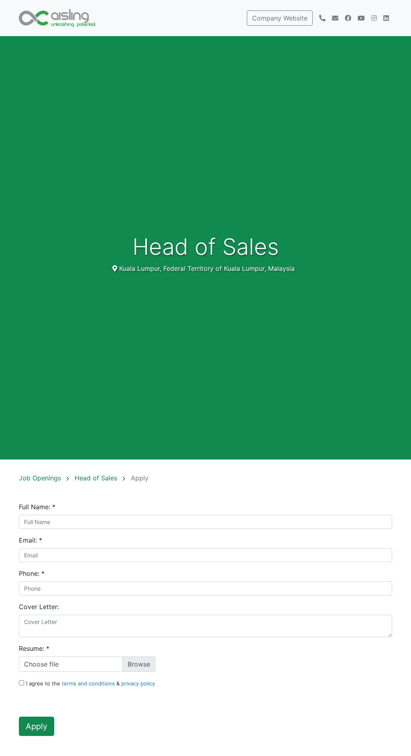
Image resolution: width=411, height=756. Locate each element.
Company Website (279, 18)
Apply (36, 726)
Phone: (32, 573)
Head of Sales (97, 478)
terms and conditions (89, 683)
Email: (30, 540)
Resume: (34, 648)
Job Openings (41, 478)
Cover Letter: (39, 607)
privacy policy (138, 683)
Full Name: (37, 507)
